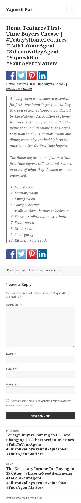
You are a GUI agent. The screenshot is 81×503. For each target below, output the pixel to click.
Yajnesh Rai (19, 9)
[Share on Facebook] (11, 75)
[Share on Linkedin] (42, 75)
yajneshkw (37, 270)
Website (12, 384)
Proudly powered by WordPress (24, 498)
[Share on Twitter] (21, 75)
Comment (14, 305)
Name (11, 353)
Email (11, 369)
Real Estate (55, 270)
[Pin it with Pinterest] (32, 75)
